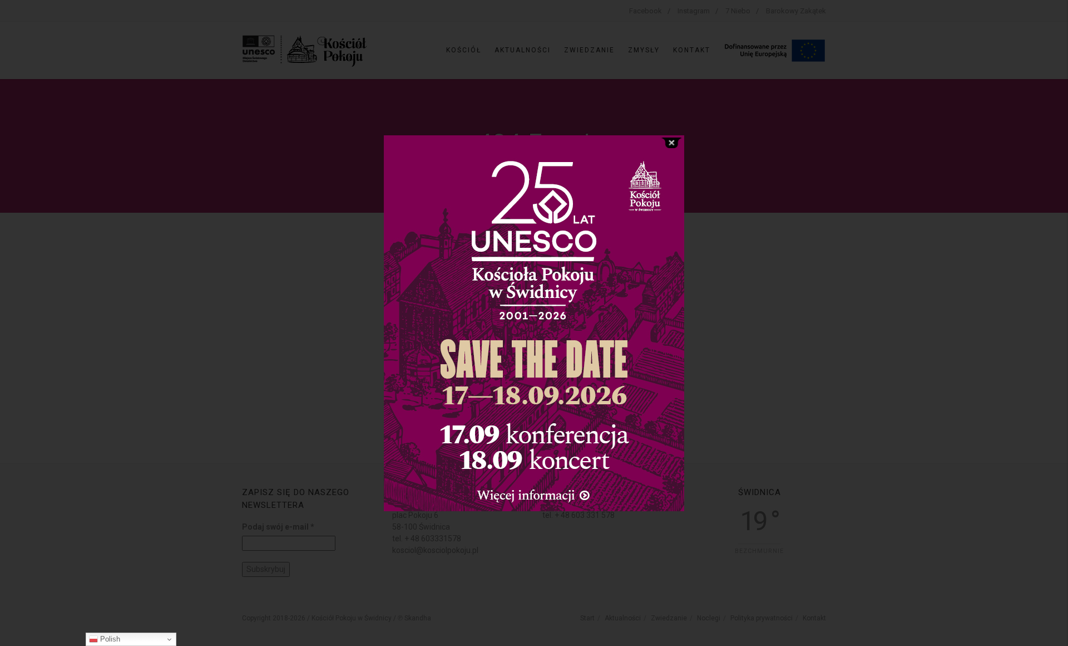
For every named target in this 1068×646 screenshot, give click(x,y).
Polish (109, 639)
